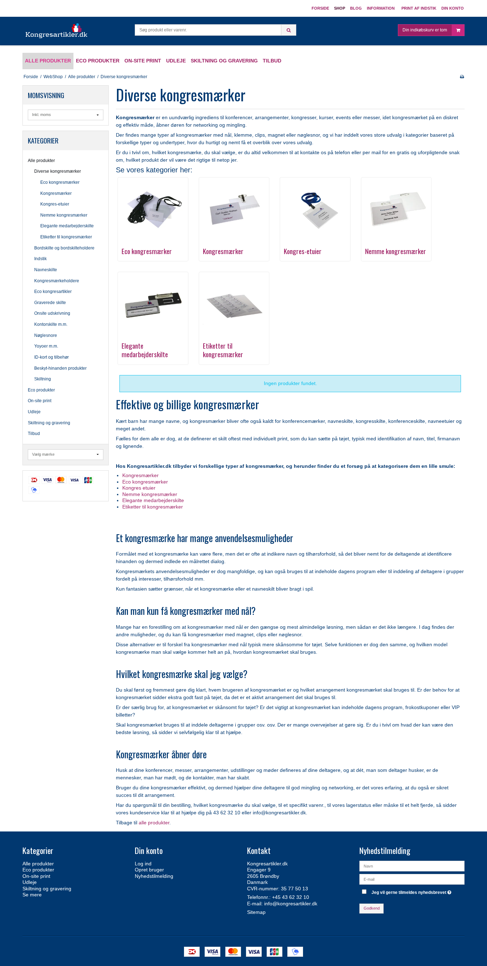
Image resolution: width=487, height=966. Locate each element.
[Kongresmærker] (234, 209)
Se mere (32, 894)
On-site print (39, 400)
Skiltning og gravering (49, 422)
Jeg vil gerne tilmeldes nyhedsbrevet (412, 891)
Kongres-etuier (54, 204)
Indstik (40, 258)
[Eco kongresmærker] (153, 209)
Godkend (372, 908)
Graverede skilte (50, 302)
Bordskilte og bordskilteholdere (64, 248)
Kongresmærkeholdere (56, 280)
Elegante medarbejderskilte (67, 225)
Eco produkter (41, 390)
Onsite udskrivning (52, 313)
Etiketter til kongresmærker (66, 236)
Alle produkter (41, 160)
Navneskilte (45, 269)
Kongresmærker (56, 193)
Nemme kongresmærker (63, 215)
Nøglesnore (45, 335)
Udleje (34, 411)
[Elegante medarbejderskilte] (153, 303)
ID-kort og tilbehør (51, 357)
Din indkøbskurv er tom (425, 29)
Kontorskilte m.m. (50, 324)
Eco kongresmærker (60, 182)
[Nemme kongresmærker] (396, 209)
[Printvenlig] (462, 76)
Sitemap (256, 912)
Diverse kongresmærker (57, 171)
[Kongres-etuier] (315, 209)
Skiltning (42, 378)
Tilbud (34, 433)
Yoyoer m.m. (46, 346)
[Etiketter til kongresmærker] (234, 303)
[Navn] (412, 865)
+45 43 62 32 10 (290, 897)
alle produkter (154, 822)
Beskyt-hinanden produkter (60, 368)
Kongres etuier (138, 488)
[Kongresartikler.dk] (56, 31)
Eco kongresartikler (53, 291)
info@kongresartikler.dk (290, 903)
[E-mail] (412, 878)
